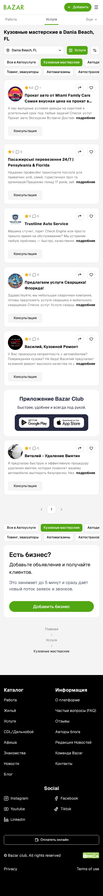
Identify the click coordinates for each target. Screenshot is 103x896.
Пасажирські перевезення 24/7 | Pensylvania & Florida (41, 162)
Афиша (10, 742)
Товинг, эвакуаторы (23, 72)
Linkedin (18, 819)
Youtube (18, 808)
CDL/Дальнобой (19, 731)
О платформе (67, 699)
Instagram (19, 798)
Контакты (63, 763)
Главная (51, 629)
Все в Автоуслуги (21, 62)
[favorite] (91, 88)
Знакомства (15, 753)
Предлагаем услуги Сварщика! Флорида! (55, 285)
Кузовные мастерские (62, 62)
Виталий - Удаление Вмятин (52, 455)
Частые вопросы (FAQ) (75, 710)
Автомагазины (58, 72)
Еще (89, 19)
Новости (11, 763)
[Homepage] (14, 7)
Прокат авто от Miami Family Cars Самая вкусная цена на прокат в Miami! (57, 101)
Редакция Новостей (73, 742)
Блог (8, 774)
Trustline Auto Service (46, 223)
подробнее (85, 118)
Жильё (10, 710)
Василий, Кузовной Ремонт (51, 346)
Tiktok (66, 808)
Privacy (10, 868)
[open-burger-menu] (96, 7)
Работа (11, 19)
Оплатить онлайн (54, 839)
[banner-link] (51, 413)
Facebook (69, 798)
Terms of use (88, 868)
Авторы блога (67, 731)
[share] (80, 88)
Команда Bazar (69, 753)
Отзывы (62, 721)
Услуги (51, 19)
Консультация (25, 131)
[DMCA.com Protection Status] (91, 855)
